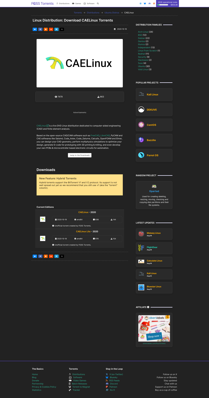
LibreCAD (105, 135)
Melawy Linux (154, 233)
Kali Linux (152, 94)
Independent (144, 47)
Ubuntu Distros (111, 12)
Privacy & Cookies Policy (44, 387)
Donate (35, 380)
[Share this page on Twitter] (62, 29)
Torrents (78, 12)
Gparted (154, 191)
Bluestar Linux (154, 286)
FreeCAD (95, 135)
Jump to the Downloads (80, 155)
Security (142, 57)
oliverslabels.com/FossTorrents (154, 343)
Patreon (112, 387)
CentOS (151, 124)
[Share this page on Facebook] (40, 29)
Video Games (79, 380)
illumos (141, 44)
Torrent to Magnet (80, 387)
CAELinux (41, 125)
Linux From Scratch (147, 50)
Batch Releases (78, 383)
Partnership (37, 383)
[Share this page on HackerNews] (46, 29)
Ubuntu (141, 66)
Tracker (75, 390)
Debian (141, 38)
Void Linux (143, 69)
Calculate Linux (154, 260)
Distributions (63, 3)
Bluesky (112, 377)
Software (90, 3)
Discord (113, 383)
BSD (140, 35)
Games (77, 3)
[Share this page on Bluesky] (35, 29)
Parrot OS (152, 155)
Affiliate (141, 307)
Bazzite (151, 140)
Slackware (143, 60)
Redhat (141, 53)
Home (35, 374)
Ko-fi (111, 390)
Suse (140, 63)
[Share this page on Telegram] (56, 29)
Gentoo (141, 41)
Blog (34, 377)
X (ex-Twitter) (115, 374)
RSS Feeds (114, 380)
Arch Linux (143, 32)
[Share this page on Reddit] (51, 29)
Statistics (36, 390)
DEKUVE (152, 109)
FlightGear (152, 247)
